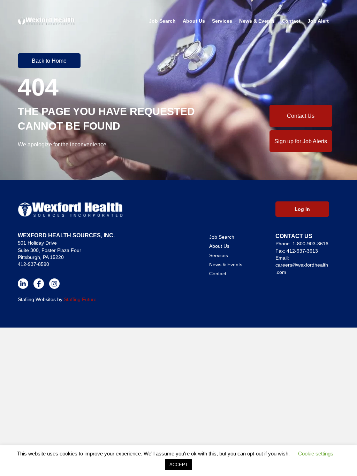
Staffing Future (80, 299)
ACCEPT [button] (178, 464)
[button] (49, 60)
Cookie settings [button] (315, 453)
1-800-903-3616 (310, 243)
